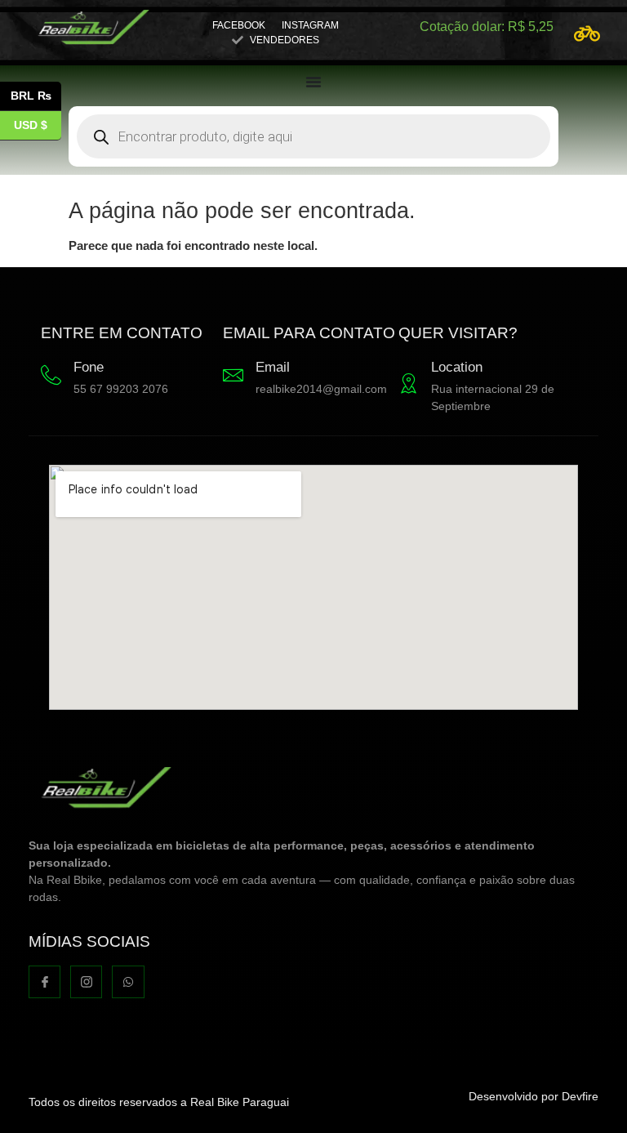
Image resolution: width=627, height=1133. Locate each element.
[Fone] (51, 375)
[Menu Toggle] (313, 82)
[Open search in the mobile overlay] (313, 136)
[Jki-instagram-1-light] (86, 981)
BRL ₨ (36, 94)
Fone (88, 367)
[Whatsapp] (128, 981)
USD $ (37, 124)
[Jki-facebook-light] (44, 981)
